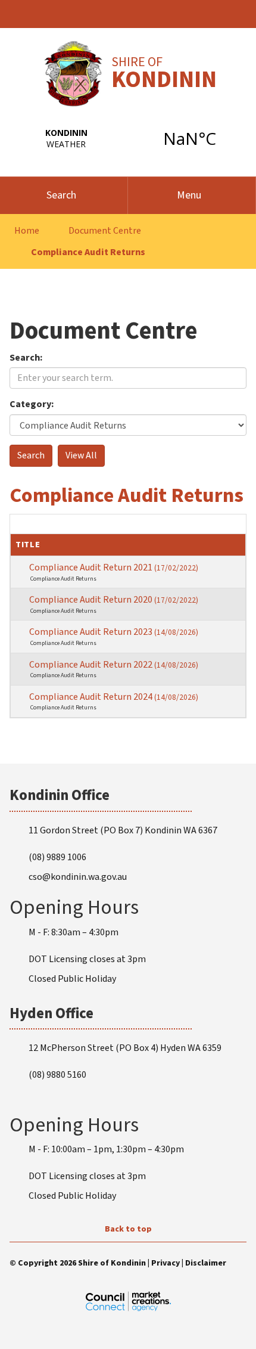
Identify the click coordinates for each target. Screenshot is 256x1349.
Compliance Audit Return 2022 (113, 664)
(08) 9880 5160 (57, 1074)
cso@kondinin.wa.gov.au (78, 876)
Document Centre (104, 230)
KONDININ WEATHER (128, 138)
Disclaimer (205, 1263)
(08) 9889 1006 (57, 857)
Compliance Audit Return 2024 (113, 696)
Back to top (128, 1229)
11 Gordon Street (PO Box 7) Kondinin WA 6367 (123, 830)
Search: (26, 357)
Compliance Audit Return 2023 (113, 631)
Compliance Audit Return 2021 (113, 567)
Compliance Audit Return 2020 (113, 599)
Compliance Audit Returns (88, 252)
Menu (189, 195)
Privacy (165, 1263)
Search (61, 195)
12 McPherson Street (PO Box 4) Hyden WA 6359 (125, 1048)
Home (26, 230)
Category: (32, 404)
